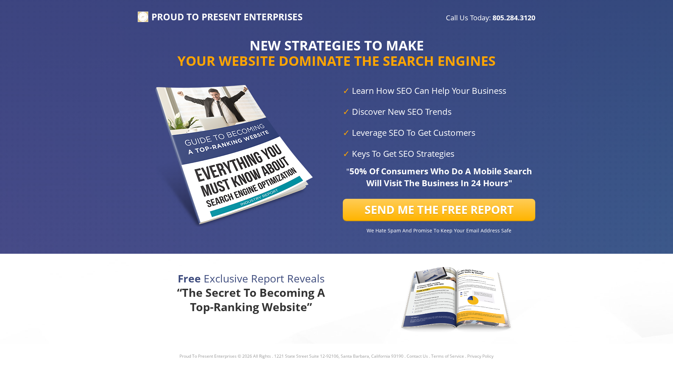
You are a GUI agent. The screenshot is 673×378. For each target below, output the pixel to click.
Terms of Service (447, 356)
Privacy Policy (480, 356)
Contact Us (417, 356)
